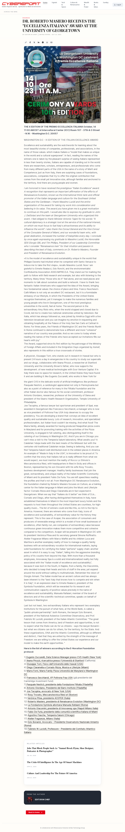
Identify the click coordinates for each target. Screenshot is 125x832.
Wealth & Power (86, 4)
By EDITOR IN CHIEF (30, 34)
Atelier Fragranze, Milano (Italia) (44, 718)
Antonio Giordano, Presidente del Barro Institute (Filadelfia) (57, 688)
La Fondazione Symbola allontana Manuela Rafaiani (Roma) (58, 705)
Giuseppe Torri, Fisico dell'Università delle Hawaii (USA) (55, 664)
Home (45, 2)
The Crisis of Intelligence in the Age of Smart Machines (54, 762)
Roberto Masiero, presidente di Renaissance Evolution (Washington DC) (64, 701)
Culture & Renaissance (75, 3)
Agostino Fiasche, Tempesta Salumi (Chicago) (51, 715)
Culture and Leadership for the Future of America (52, 773)
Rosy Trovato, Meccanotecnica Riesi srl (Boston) (53, 694)
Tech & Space (64, 4)
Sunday (105, 2)
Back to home (34, 812)
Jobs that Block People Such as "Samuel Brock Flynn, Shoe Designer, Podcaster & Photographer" (60, 750)
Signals (54, 2)
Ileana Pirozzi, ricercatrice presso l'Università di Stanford (55, 660)
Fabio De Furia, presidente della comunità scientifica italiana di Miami (63, 711)
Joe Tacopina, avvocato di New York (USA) (49, 691)
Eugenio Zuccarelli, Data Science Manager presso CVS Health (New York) (63, 657)
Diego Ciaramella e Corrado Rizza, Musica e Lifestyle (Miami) (58, 667)
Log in (119, 5)
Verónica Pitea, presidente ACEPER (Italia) (48, 698)
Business (26, 18)
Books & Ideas (96, 4)
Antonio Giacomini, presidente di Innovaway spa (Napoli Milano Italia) (63, 708)
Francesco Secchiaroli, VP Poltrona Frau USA (50, 677)
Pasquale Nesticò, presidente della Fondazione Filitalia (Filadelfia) (59, 684)
